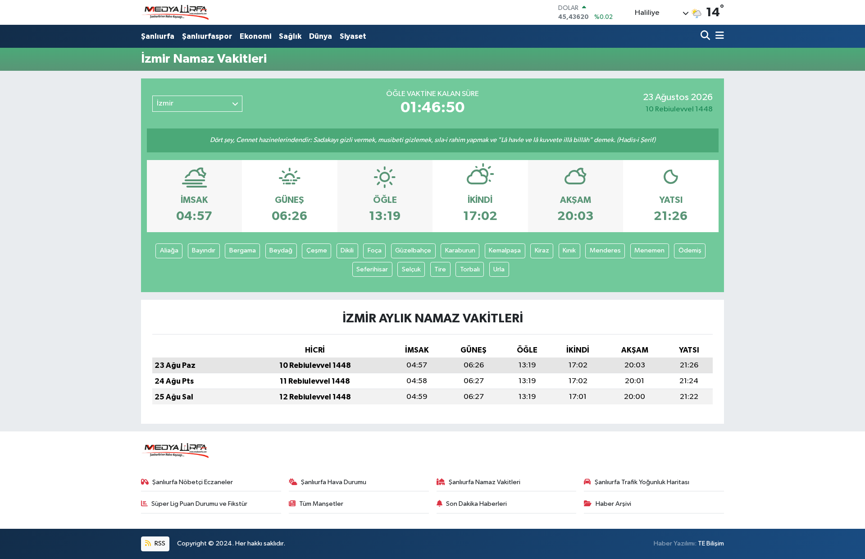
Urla (499, 269)
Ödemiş (689, 250)
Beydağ (280, 250)
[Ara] (706, 36)
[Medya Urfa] (175, 13)
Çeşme (316, 250)
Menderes (605, 250)
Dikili (347, 250)
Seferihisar (372, 269)
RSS (159, 543)
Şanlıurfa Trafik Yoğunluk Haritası (642, 482)
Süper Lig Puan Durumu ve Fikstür (199, 503)
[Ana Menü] (718, 36)
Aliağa (169, 250)
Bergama (242, 250)
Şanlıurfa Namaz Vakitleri (484, 482)
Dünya (320, 36)
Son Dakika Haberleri (476, 503)
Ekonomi (255, 36)
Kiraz (542, 250)
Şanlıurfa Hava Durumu (333, 482)
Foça (375, 250)
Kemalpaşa (505, 250)
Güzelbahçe (413, 250)
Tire (440, 269)
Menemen (649, 250)
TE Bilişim (711, 543)
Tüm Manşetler (321, 503)
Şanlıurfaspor (207, 36)
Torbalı (470, 269)
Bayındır (203, 250)
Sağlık (290, 36)
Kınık (569, 250)
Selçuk (411, 269)
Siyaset (353, 36)
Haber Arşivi (613, 503)
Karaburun (460, 250)
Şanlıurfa (157, 36)
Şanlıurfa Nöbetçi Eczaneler (192, 482)
